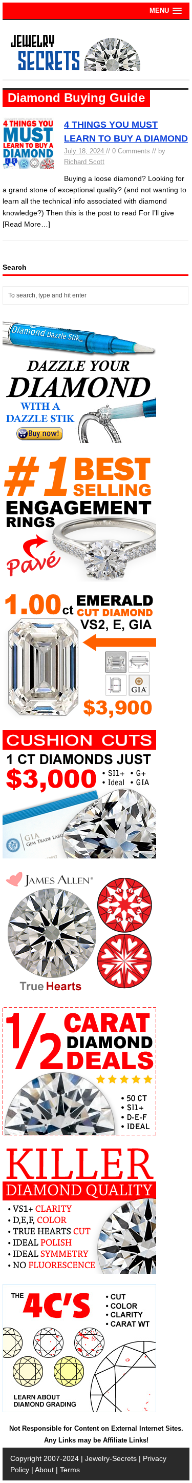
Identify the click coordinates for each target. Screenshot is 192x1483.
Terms (70, 1470)
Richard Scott (84, 162)
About (44, 1470)
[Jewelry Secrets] (76, 69)
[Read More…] (26, 224)
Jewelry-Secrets (111, 1458)
